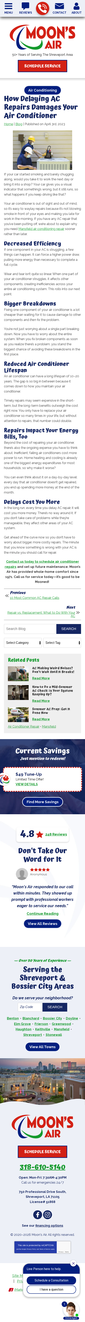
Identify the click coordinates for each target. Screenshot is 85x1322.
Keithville (42, 1029)
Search (68, 629)
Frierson (41, 1024)
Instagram (47, 1214)
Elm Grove (22, 1024)
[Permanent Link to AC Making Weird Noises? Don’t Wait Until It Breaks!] (18, 673)
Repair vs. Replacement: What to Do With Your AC (41, 614)
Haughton (23, 1029)
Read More (41, 678)
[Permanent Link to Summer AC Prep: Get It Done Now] (18, 714)
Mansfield (49, 726)
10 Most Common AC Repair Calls (34, 598)
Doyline (72, 1018)
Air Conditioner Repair (23, 726)
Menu (8, 12)
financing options (49, 1225)
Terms (67, 1252)
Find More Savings (43, 802)
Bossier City (52, 1018)
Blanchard (31, 1018)
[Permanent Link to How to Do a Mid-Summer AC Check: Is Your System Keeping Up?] (18, 692)
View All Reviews (42, 924)
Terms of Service (45, 1249)
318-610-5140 (42, 8)
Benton (13, 1018)
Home (8, 124)
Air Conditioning (42, 90)
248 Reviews (56, 834)
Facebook (37, 1214)
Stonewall (54, 1035)
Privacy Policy (31, 1249)
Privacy (61, 1252)
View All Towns (42, 1047)
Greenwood (61, 1024)
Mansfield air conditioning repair (41, 229)
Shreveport (32, 1035)
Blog (18, 124)
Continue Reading (43, 913)
